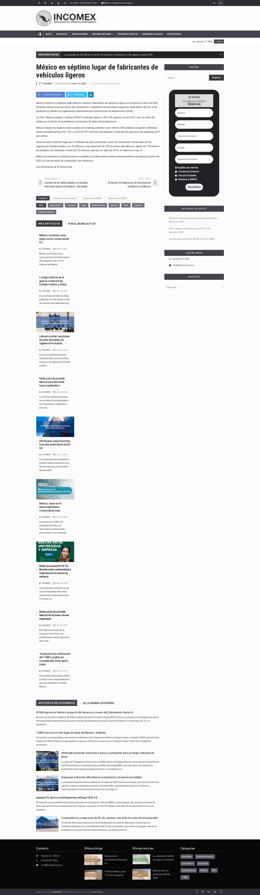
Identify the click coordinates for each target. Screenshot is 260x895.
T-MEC (185, 877)
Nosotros (61, 34)
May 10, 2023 (62, 583)
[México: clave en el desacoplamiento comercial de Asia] (55, 489)
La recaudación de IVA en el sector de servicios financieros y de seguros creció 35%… (109, 54)
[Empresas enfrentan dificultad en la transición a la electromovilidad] (47, 783)
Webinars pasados (152, 34)
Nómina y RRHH (187, 179)
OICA (126, 205)
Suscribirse (194, 187)
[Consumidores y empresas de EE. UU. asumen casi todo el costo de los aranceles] (47, 824)
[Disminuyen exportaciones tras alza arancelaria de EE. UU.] (55, 427)
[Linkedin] (91, 95)
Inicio (49, 34)
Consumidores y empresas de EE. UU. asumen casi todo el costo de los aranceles (109, 817)
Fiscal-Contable (187, 175)
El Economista (64, 166)
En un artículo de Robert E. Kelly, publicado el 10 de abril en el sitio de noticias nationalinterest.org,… (54, 299)
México (114, 205)
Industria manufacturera (65, 198)
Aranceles (187, 856)
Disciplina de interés (186, 167)
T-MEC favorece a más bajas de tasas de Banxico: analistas (71, 732)
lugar (83, 205)
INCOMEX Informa (102, 34)
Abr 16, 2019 (62, 291)
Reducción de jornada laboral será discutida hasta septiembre (52, 382)
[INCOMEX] (130, 18)
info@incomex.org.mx (183, 265)
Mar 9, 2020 (62, 249)
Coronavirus (187, 863)
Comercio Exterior (188, 171)
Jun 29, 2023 (62, 625)
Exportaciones (188, 870)
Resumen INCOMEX (92, 198)
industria (71, 205)
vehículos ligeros (46, 212)
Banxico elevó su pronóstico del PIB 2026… (161, 874)
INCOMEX (47, 83)
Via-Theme (98, 892)
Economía (203, 863)
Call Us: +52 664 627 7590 (84, 3)
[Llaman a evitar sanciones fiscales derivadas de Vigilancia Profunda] (55, 322)
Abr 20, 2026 (62, 517)
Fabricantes (55, 205)
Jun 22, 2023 (62, 392)
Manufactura (98, 205)
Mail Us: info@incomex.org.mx (118, 3)
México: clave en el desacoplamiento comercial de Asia (50, 507)
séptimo (138, 205)
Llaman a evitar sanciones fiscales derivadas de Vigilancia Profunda (54, 340)
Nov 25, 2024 (62, 350)
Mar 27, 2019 (62, 671)
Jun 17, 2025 (62, 454)
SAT (214, 870)
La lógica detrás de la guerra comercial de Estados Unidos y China (52, 281)
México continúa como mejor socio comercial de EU (54, 239)
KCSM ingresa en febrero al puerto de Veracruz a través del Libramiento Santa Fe (84, 712)
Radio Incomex (80, 34)
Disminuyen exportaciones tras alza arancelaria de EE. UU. (55, 444)
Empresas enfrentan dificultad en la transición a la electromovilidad (101, 777)
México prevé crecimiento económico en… (116, 859)
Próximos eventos (128, 34)
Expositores (174, 34)
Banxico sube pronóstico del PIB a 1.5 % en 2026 (191, 239)
